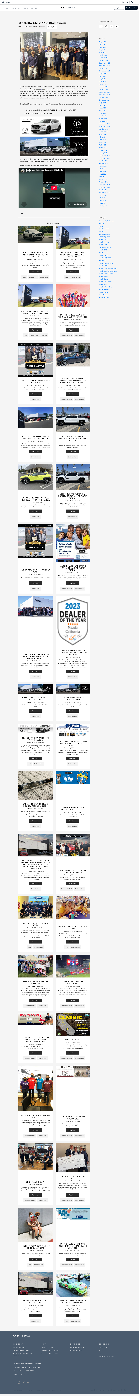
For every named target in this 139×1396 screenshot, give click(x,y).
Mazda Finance (104, 292)
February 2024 (103, 118)
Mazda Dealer (103, 279)
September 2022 (104, 163)
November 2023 (104, 126)
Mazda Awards (104, 289)
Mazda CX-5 (103, 245)
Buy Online (119, 8)
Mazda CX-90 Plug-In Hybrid (108, 268)
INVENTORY (18, 1344)
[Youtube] (117, 26)
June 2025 (102, 76)
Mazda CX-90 (103, 266)
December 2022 (104, 155)
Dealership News (52, 26)
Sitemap (37, 1390)
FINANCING (75, 1344)
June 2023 (102, 140)
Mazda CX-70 (103, 239)
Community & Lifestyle (106, 221)
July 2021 (102, 198)
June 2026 (102, 47)
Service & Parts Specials (51, 1350)
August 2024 (103, 103)
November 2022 (104, 158)
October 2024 (103, 97)
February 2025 (103, 87)
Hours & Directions (106, 1356)
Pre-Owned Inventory (21, 1350)
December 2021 (104, 185)
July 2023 (102, 137)
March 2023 (103, 148)
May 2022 (102, 174)
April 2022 (102, 177)
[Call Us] (123, 2)
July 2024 (102, 105)
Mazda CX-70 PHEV (105, 282)
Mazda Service (104, 284)
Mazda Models (104, 229)
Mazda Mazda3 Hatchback (108, 271)
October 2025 (103, 68)
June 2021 (102, 200)
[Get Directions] (128, 2)
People (101, 231)
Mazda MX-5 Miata (105, 287)
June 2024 (102, 108)
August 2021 (103, 195)
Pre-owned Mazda (105, 247)
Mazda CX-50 (103, 255)
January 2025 (103, 89)
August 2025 (103, 73)
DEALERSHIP (104, 1344)
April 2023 (102, 145)
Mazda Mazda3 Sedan (106, 274)
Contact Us (103, 1347)
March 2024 (103, 116)
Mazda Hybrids (104, 242)
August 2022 (103, 166)
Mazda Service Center (50, 1353)
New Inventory (18, 1347)
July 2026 (102, 44)
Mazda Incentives (77, 1350)
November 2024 (104, 95)
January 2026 (103, 60)
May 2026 (102, 50)
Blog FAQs (102, 260)
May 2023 (102, 142)
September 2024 (104, 100)
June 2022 (102, 171)
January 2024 (103, 121)
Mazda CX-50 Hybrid (106, 263)
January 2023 (103, 153)
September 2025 (104, 71)
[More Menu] (2, 8)
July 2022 (102, 169)
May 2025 (102, 79)
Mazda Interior (104, 297)
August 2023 (103, 134)
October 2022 (103, 161)
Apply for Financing (77, 1347)
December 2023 (104, 124)
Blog (101, 1350)
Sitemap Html (46, 1390)
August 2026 (103, 42)
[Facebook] (101, 26)
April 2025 (102, 81)
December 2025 (104, 63)
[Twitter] (111, 26)
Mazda (101, 226)
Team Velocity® (101, 1390)
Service (101, 223)
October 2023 (103, 129)
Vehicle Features (104, 234)
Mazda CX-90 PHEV (105, 258)
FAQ (100, 1353)
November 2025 (104, 66)
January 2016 (103, 206)
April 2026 (102, 52)
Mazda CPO (103, 250)
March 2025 (103, 84)
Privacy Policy (18, 1390)
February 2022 (103, 182)
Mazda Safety (103, 276)
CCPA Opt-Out (56, 1390)
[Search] (132, 2)
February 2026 (103, 58)
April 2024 (102, 113)
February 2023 (103, 150)
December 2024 (104, 92)
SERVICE (45, 1344)
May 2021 (102, 203)
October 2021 (103, 190)
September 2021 (104, 192)
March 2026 (103, 55)
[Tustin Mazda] (63, 8)
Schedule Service (131, 8)
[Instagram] (106, 26)
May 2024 (102, 110)
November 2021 (104, 187)
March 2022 (103, 179)
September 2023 (104, 132)
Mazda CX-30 (103, 252)
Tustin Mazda (103, 295)
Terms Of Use (28, 1390)
